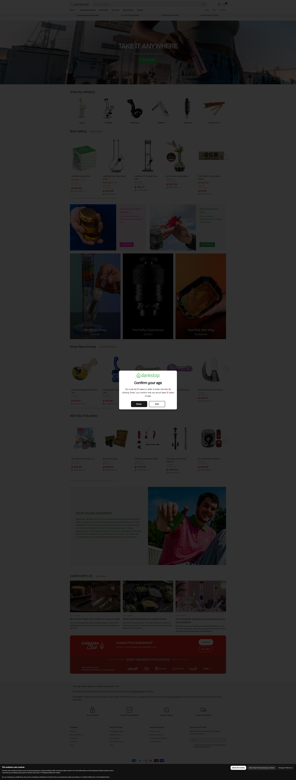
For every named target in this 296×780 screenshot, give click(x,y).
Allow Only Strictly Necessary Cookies (261, 768)
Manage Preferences (286, 768)
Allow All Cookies (238, 768)
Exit (157, 404)
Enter (139, 404)
